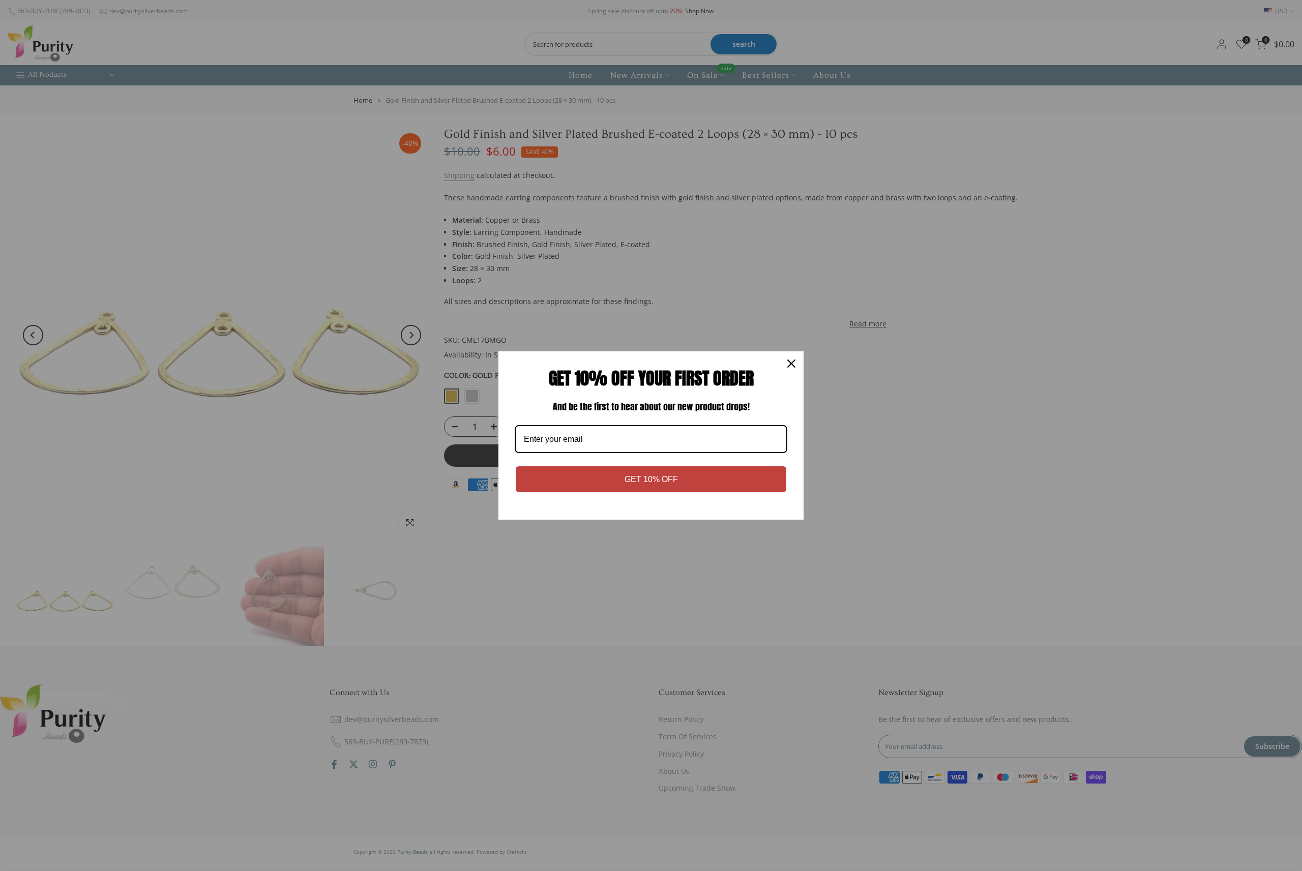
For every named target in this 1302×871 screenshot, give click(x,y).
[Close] (791, 363)
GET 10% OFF (651, 479)
